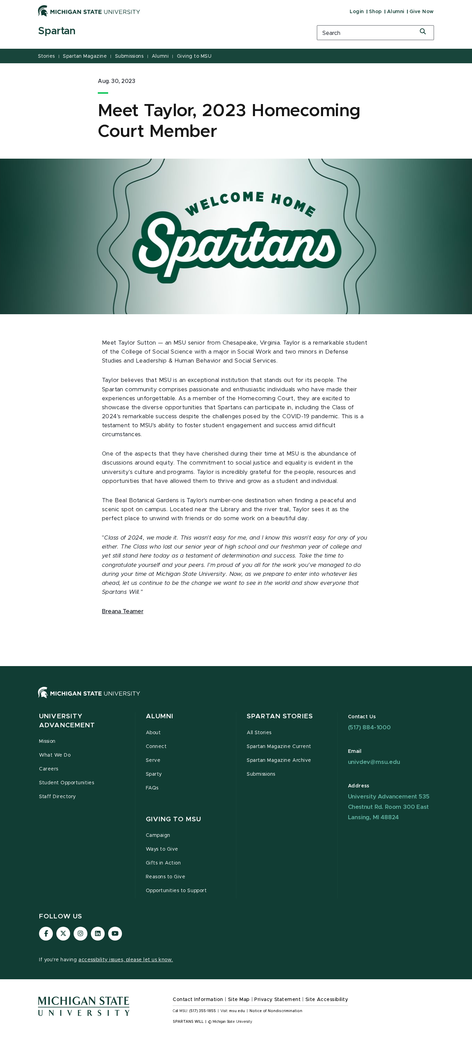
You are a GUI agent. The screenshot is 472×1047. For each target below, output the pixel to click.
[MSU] (236, 699)
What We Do (54, 755)
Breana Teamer (122, 611)
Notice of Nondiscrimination (275, 1011)
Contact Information (198, 999)
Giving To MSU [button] (173, 819)
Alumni (395, 11)
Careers (48, 769)
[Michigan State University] (89, 10)
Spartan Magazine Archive (279, 760)
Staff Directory (57, 796)
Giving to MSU (194, 56)
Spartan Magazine (85, 56)
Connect (156, 746)
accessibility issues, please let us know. (125, 959)
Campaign (158, 835)
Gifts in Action (163, 863)
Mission (47, 741)
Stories (46, 56)
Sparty (154, 774)
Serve (153, 760)
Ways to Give (162, 849)
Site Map (239, 999)
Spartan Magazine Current (279, 746)
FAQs (152, 788)
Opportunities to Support (176, 890)
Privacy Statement (277, 999)
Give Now (421, 11)
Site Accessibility (326, 999)
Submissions (129, 56)
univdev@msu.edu (374, 762)
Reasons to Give (166, 877)
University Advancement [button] (67, 721)
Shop (375, 11)
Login (357, 11)
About (153, 732)
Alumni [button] (160, 716)
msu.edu (237, 1011)
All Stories (259, 732)
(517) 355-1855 (202, 1011)
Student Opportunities (66, 782)
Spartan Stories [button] (280, 716)
